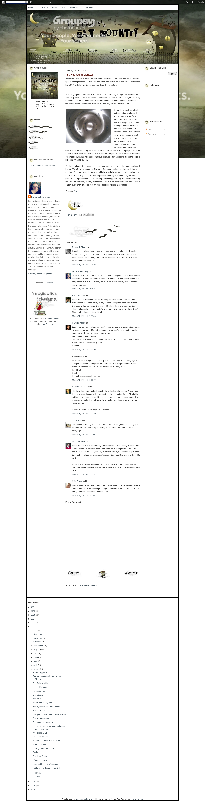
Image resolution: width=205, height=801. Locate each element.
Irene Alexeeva (47, 324)
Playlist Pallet (39, 710)
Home (30, 8)
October (37, 642)
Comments (152, 134)
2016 (33, 611)
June (35, 657)
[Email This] (84, 214)
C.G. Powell (77, 481)
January (37, 777)
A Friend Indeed (39, 744)
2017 (33, 607)
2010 (33, 781)
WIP (63, 8)
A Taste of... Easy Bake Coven (46, 741)
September (38, 646)
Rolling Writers (39, 691)
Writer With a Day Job (42, 703)
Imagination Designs (51, 318)
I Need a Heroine (40, 760)
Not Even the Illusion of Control (46, 768)
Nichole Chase (78, 441)
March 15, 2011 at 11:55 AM (84, 349)
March (36, 669)
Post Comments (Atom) (88, 585)
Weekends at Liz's (41, 733)
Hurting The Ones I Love (43, 748)
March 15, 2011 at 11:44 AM (84, 316)
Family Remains (40, 687)
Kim (75, 191)
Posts (150, 129)
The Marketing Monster (43, 722)
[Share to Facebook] (92, 214)
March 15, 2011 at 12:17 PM (84, 413)
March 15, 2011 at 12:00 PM (84, 380)
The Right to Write (40, 683)
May (35, 661)
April (35, 665)
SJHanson (76, 420)
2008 (33, 789)
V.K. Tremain (78, 295)
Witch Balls (38, 699)
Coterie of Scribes (40, 756)
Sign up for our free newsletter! (41, 165)
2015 (33, 615)
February (37, 773)
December (38, 634)
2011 (33, 630)
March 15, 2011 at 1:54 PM (84, 474)
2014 (33, 619)
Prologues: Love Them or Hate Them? (49, 714)
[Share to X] (89, 214)
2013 (33, 623)
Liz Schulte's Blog (40, 197)
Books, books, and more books (46, 706)
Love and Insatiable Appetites (45, 764)
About (54, 8)
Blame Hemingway (41, 718)
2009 (33, 785)
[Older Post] (74, 576)
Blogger (50, 282)
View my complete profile (40, 274)
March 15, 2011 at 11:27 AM (84, 265)
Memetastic (38, 695)
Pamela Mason (78, 323)
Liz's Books (88, 8)
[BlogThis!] (87, 214)
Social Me (74, 8)
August (36, 649)
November (38, 638)
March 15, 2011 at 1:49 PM (84, 435)
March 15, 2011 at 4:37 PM (84, 495)
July (35, 653)
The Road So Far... (41, 737)
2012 (33, 627)
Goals (35, 752)
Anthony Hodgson (80, 387)
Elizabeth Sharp (79, 247)
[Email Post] (80, 214)
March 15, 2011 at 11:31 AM (84, 289)
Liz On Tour (43, 8)
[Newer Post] (131, 576)
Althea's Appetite (40, 672)
